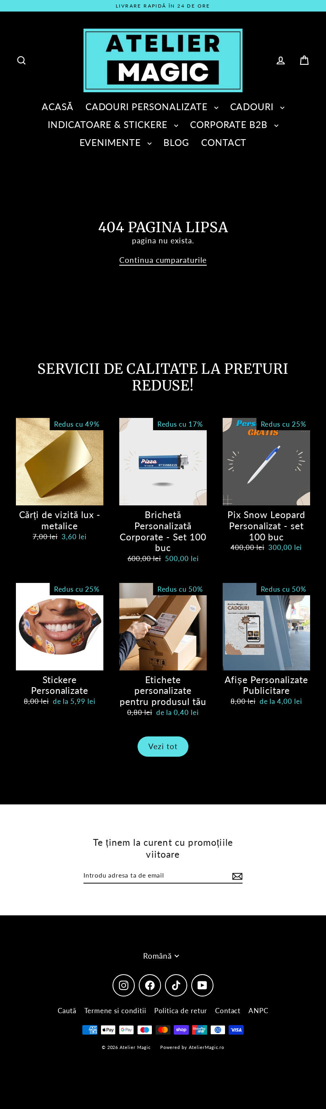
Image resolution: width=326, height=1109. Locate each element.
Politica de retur (180, 1010)
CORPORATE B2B (230, 124)
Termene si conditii (115, 1010)
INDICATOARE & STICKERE (109, 124)
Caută (67, 1010)
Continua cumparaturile (163, 259)
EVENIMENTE (112, 142)
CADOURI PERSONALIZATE (147, 106)
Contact (228, 1010)
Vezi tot (163, 746)
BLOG (176, 142)
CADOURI (253, 106)
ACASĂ (58, 106)
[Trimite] (236, 876)
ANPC (258, 1010)
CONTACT (224, 142)
